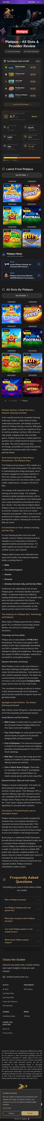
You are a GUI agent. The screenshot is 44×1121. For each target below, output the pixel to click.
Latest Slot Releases (10, 1001)
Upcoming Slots (8, 997)
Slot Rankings (8, 1006)
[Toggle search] (34, 13)
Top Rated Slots (8, 993)
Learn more (7, 1108)
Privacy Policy (8, 1033)
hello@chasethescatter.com (17, 977)
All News (27, 1016)
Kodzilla (24, 1119)
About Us (6, 1029)
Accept (30, 1113)
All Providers (28, 989)
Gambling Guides (9, 1016)
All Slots (5, 989)
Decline (11, 1113)
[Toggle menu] (40, 13)
